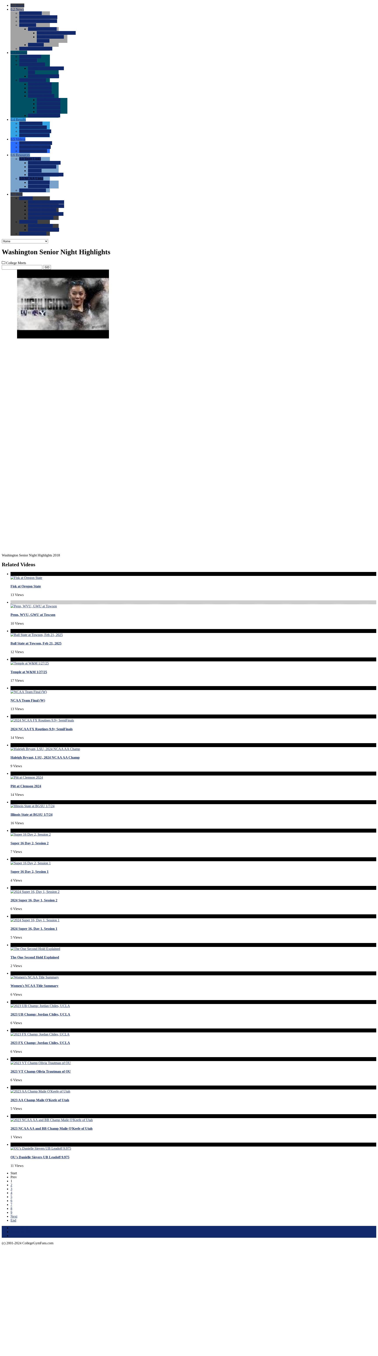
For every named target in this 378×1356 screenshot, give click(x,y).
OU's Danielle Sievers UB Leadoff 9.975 (39, 1157)
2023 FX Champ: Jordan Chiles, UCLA (40, 1043)
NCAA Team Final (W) (27, 700)
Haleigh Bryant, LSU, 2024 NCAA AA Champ (45, 757)
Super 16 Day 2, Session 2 (29, 843)
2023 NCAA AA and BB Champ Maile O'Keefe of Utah (51, 1128)
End (13, 1220)
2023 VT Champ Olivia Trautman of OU (40, 1071)
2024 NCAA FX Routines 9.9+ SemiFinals (41, 729)
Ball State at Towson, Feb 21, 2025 (35, 643)
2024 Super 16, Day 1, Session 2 (33, 900)
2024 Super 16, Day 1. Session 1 (33, 929)
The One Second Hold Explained (34, 957)
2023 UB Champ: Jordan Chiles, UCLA (40, 1014)
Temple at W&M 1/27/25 (28, 672)
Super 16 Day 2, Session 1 (29, 871)
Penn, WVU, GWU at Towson (32, 615)
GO (47, 267)
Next (13, 1216)
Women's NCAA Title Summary (34, 986)
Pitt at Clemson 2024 (25, 786)
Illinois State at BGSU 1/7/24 (31, 814)
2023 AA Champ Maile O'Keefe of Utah (39, 1100)
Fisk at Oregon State (25, 586)
